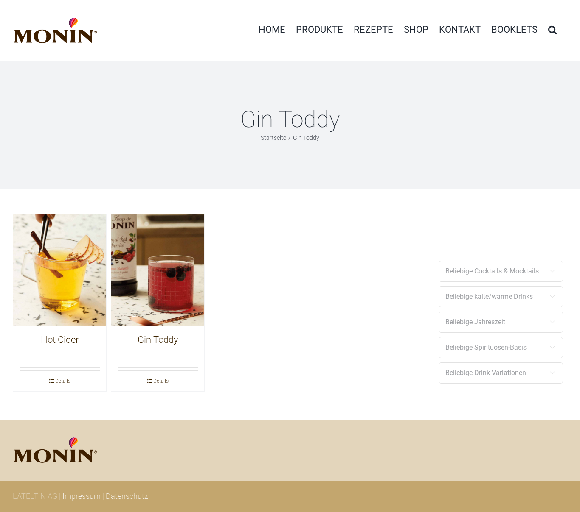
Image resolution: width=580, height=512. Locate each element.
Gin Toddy (158, 339)
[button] (552, 29)
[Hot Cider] (59, 270)
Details (62, 381)
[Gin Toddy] (157, 270)
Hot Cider (60, 339)
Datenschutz (127, 496)
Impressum (81, 496)
